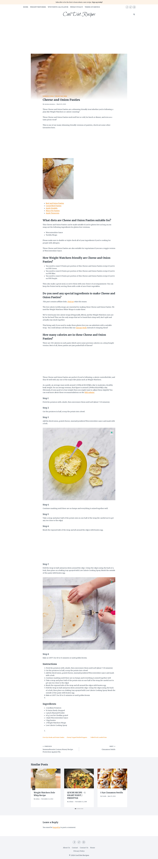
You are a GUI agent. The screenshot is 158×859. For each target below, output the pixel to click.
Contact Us (84, 848)
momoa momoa (50, 104)
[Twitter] (130, 7)
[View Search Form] (134, 14)
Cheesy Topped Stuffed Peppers (77, 737)
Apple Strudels (51, 208)
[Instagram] (134, 7)
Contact (75, 848)
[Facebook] (127, 7)
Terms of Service (92, 7)
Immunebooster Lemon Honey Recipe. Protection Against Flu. (58, 749)
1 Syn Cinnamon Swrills (111, 792)
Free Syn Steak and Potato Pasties (53, 737)
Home (25, 7)
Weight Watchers (38, 7)
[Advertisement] (79, 32)
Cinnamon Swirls (108, 748)
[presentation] (46, 778)
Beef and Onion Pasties (55, 203)
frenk (104, 796)
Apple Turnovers (52, 213)
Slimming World (48, 96)
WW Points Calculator (58, 7)
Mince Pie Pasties (53, 211)
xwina (37, 799)
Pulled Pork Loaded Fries (99, 737)
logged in (56, 827)
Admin (71, 801)
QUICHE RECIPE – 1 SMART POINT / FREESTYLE (76, 795)
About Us (66, 848)
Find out (70, 302)
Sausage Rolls (81, 328)
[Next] (124, 788)
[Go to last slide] (33, 788)
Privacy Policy (76, 7)
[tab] (75, 808)
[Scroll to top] (153, 856)
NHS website (89, 392)
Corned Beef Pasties (53, 206)
